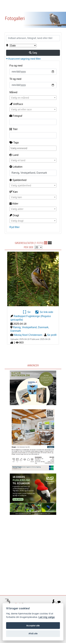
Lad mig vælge (46, 617)
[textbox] (33, 98)
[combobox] (32, 97)
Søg (34, 52)
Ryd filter (14, 227)
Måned (13, 92)
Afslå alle (33, 633)
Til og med (15, 79)
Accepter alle (33, 625)
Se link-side (45, 312)
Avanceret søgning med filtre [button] (24, 58)
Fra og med (15, 65)
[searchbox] (33, 148)
